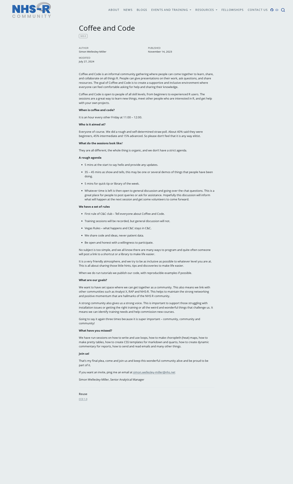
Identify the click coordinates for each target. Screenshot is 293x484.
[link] (171, 10)
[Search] (283, 9)
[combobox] (283, 9)
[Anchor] (89, 393)
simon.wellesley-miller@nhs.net (154, 372)
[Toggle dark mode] (277, 10)
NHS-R (83, 36)
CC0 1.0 (83, 399)
